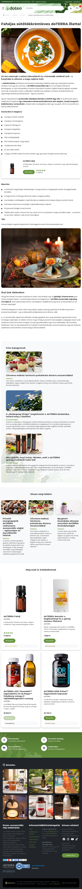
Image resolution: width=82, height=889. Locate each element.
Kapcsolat (32, 842)
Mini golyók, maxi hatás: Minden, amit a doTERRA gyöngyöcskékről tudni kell (33, 458)
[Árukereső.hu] (22, 866)
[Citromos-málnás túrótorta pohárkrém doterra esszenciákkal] (40, 508)
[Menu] (3, 7)
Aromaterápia (12, 420)
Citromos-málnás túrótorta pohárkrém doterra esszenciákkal (39, 375)
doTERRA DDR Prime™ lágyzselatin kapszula (56, 692)
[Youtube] (72, 839)
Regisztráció (68, 1)
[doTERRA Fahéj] (21, 595)
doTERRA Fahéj (29, 161)
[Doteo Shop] (14, 8)
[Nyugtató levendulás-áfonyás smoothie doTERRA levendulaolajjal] (68, 508)
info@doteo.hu (53, 831)
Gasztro (23, 15)
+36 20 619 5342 (25, 1)
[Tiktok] (77, 839)
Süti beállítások (54, 884)
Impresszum (33, 839)
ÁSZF (33, 1)
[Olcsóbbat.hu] (9, 871)
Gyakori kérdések (32, 846)
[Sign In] (71, 8)
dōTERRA (19, 620)
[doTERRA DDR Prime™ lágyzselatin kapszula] (61, 670)
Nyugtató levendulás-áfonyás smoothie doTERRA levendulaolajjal (68, 522)
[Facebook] (64, 839)
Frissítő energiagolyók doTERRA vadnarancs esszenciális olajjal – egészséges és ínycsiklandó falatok (13, 527)
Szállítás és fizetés (33, 833)
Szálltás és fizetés (41, 1)
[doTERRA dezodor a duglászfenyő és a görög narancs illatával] (61, 595)
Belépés (77, 1)
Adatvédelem (34, 837)
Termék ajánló (12, 463)
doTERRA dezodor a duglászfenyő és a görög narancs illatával (57, 618)
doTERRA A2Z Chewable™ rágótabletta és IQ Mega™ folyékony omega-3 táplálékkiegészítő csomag (18, 695)
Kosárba (30, 172)
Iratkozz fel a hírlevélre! (70, 856)
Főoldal (7, 15)
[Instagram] (68, 839)
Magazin (15, 15)
